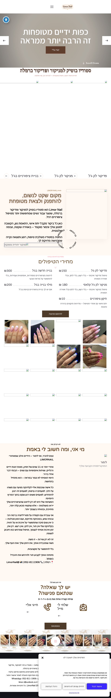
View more (55, 641)
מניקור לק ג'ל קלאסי (95, 284)
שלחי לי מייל (63, 607)
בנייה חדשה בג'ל (42, 270)
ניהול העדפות (51, 686)
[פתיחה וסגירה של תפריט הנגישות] (6, 19)
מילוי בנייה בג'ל (43, 284)
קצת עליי (55, 50)
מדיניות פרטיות (74, 693)
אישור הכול (97, 686)
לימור (104, 462)
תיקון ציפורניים (98, 298)
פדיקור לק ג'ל (99, 270)
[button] (42, 657)
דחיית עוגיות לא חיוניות (74, 686)
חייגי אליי (32, 605)
